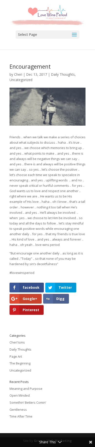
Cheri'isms (17, 342)
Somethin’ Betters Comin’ (28, 402)
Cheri (18, 74)
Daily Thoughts (63, 74)
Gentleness (18, 409)
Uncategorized (21, 79)
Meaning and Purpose (26, 388)
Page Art (16, 356)
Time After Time (21, 416)
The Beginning (20, 363)
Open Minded (20, 395)
